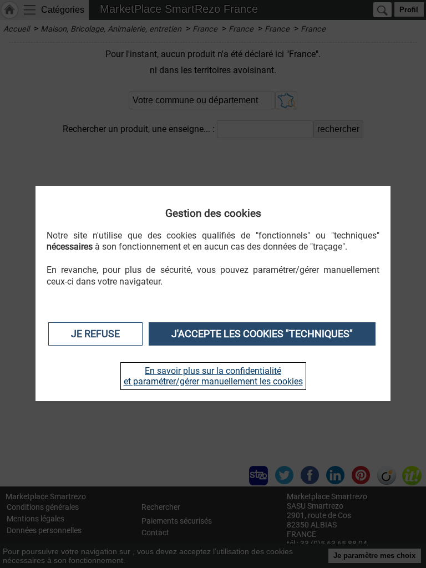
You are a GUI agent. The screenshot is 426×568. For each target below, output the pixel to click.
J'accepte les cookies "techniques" (262, 333)
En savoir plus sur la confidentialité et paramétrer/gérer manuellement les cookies (213, 376)
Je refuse (95, 333)
